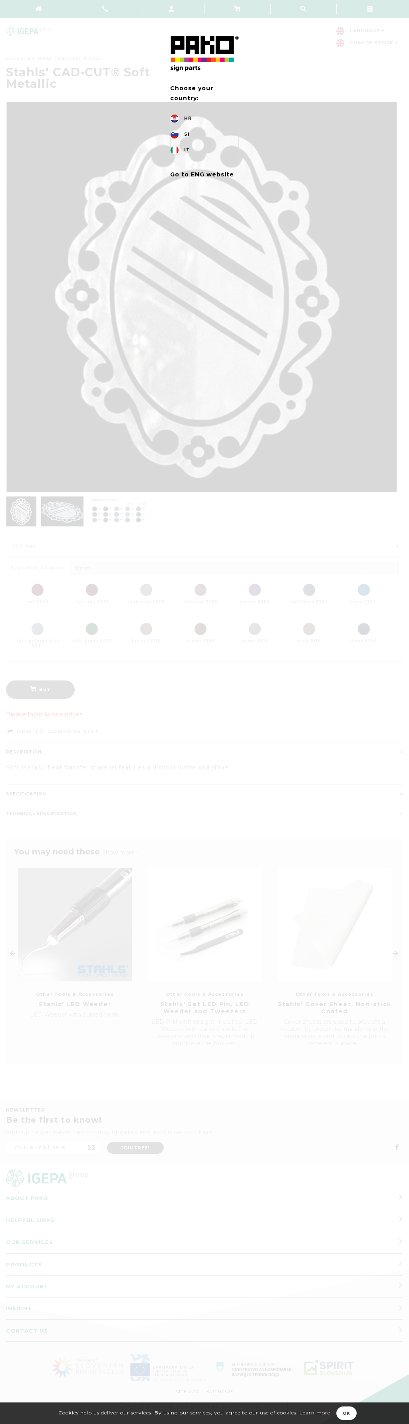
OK (346, 1413)
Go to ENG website (202, 174)
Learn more (315, 1413)
